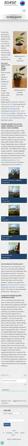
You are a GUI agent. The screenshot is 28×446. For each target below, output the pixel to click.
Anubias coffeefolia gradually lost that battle (11, 160)
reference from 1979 (7, 104)
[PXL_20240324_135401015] (14, 248)
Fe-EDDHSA (19, 354)
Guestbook (9, 432)
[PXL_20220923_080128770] (14, 173)
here (14, 153)
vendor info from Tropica (13, 106)
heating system (14, 325)
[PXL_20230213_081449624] (14, 192)
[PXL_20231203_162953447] (14, 229)
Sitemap (16, 432)
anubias (3, 84)
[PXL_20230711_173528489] (14, 210)
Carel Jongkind (12, 109)
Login (25, 375)
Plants (9, 401)
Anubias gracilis (14, 17)
